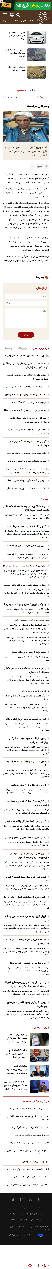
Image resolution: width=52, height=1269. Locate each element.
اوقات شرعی (35, 1220)
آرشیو (14, 1208)
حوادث (15, 20)
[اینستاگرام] (21, 1199)
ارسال (26, 335)
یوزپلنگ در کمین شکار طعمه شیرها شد (16, 69)
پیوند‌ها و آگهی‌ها (34, 1214)
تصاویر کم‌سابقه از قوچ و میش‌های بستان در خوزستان (15, 53)
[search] (18, 15)
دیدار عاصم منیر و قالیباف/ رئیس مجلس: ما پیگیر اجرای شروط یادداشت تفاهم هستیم (26, 471)
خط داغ (45, 499)
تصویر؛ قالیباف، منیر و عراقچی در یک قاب (27, 461)
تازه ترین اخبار (41, 348)
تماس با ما (25, 1208)
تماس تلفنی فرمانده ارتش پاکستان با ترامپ (25, 838)
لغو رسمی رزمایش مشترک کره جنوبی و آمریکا (25, 410)
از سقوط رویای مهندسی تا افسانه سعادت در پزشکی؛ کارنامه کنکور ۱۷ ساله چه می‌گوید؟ (16, 1038)
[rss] (39, 1199)
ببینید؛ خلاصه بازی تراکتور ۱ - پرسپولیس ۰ (25, 356)
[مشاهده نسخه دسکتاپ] (12, 15)
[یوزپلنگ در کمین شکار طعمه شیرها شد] (36, 72)
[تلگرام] (13, 1199)
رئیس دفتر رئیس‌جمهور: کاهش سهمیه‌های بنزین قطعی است (28, 1004)
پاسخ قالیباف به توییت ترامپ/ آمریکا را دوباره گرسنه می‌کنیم (29, 740)
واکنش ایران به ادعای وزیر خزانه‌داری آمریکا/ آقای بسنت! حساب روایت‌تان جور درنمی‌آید (26, 984)
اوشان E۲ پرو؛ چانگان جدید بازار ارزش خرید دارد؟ (16, 35)
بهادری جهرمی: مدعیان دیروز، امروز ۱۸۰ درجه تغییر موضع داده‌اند (28, 1152)
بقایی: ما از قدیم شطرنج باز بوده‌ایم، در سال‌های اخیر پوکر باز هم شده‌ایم (29, 856)
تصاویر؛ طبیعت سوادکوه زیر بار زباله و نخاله (25, 719)
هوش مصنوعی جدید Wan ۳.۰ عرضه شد (27, 402)
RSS (13, 1220)
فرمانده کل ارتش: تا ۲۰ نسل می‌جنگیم (28, 785)
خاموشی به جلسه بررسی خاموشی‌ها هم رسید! (24, 566)
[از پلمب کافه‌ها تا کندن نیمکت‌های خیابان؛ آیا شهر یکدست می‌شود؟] (39, 1055)
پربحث (8, 348)
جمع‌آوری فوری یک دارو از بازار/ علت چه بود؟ (25, 605)
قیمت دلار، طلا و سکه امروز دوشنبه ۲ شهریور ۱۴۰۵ (27, 879)
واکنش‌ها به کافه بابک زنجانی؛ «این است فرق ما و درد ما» (28, 803)
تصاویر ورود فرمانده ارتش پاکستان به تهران (25, 821)
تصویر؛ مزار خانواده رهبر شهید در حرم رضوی (25, 395)
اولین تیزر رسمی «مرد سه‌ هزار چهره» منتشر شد (27, 548)
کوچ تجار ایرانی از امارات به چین (35, 1161)
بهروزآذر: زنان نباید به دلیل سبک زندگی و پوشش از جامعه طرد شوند (28, 420)
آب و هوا (23, 1220)
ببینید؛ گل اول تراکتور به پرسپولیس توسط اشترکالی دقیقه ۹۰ (28, 1118)
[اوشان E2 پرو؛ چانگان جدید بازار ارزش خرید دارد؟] (36, 37)
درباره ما (36, 1208)
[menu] (5, 14)
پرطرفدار (22, 348)
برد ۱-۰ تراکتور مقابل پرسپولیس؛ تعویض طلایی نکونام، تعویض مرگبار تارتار (26, 365)
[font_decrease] (32, 166)
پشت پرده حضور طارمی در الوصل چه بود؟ (26, 453)
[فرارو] (43, 18)
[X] (30, 1199)
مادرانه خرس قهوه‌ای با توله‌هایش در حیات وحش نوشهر (27, 942)
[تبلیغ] (26, 5)
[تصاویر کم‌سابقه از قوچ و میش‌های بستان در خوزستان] (36, 54)
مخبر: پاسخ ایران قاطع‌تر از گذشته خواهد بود (25, 387)
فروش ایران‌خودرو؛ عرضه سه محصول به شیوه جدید (26, 918)
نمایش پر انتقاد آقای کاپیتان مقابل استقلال (26, 481)
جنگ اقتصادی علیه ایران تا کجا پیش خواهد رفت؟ (27, 698)
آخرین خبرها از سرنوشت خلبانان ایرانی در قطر (24, 897)
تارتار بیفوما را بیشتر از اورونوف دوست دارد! (26, 488)
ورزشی (23, 20)
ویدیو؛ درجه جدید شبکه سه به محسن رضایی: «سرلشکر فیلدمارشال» (26, 670)
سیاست (31, 20)
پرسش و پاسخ (16, 1214)
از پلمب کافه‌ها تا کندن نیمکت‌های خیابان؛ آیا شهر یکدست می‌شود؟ (16, 1054)
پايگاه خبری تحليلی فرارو (18, 1226)
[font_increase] (46, 166)
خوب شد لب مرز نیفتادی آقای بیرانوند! (28, 963)
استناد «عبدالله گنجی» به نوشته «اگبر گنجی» (25, 585)
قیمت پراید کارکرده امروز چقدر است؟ (29, 652)
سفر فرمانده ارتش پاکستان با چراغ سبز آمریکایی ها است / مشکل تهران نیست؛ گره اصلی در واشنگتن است (26, 629)
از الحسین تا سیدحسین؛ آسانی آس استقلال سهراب (27, 1184)
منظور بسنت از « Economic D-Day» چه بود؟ (28, 764)
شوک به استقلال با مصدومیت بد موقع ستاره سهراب (27, 1169)
